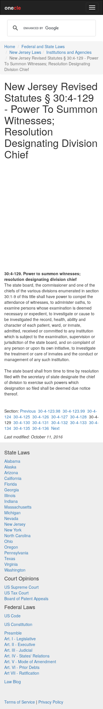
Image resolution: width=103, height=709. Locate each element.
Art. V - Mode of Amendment (30, 661)
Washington (14, 570)
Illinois (9, 495)
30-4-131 (40, 422)
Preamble (13, 633)
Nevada (11, 518)
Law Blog (12, 681)
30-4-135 (21, 428)
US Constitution (18, 624)
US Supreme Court (21, 587)
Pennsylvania (16, 553)
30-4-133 (78, 422)
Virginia (11, 564)
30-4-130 (21, 422)
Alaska (10, 467)
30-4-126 (40, 417)
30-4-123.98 (49, 411)
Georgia (11, 490)
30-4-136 (40, 428)
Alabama (12, 461)
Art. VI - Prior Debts (21, 667)
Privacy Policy (50, 702)
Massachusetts (17, 507)
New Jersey (14, 524)
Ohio (8, 541)
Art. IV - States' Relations (26, 656)
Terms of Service (19, 702)
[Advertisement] (51, 215)
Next (55, 428)
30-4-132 (59, 422)
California (12, 478)
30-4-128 (78, 417)
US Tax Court (16, 593)
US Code (12, 616)
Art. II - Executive (19, 644)
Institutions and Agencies (69, 52)
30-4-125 (21, 417)
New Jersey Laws (25, 52)
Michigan (12, 512)
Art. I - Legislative (20, 638)
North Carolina (17, 535)
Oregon (11, 547)
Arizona (11, 472)
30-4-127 (59, 417)
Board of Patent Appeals (26, 598)
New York (12, 530)
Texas (9, 558)
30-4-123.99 (74, 411)
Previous (28, 411)
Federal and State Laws (43, 46)
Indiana (11, 501)
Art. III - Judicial (18, 650)
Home (9, 46)
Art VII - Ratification (21, 673)
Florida (10, 484)
